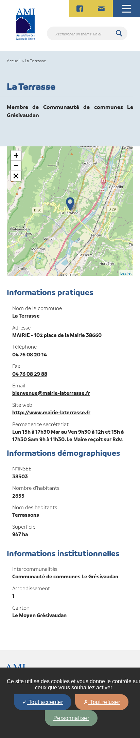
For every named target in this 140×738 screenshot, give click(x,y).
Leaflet (126, 273)
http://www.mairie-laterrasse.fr (51, 412)
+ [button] (16, 155)
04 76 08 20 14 (29, 354)
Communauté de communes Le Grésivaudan (65, 576)
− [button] (16, 165)
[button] (16, 176)
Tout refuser (104, 702)
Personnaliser (71, 718)
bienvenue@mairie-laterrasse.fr (51, 392)
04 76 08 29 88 (29, 373)
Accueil (13, 60)
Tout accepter (45, 702)
